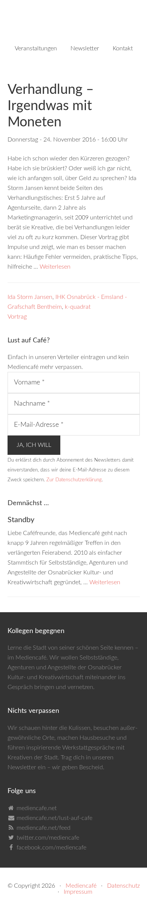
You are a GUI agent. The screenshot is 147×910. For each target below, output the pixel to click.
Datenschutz (123, 886)
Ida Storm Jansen (30, 297)
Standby (21, 520)
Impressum (78, 892)
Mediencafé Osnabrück (74, 22)
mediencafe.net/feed (43, 828)
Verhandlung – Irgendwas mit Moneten (51, 106)
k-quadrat (77, 307)
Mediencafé (81, 886)
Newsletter (22, 767)
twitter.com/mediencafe (48, 838)
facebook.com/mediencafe (51, 848)
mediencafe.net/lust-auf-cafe (54, 818)
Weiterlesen (55, 267)
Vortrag (17, 317)
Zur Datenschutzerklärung (74, 480)
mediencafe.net (37, 808)
